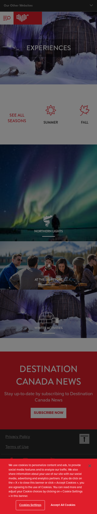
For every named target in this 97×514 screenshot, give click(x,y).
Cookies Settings (30, 505)
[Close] (90, 466)
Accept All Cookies (63, 505)
